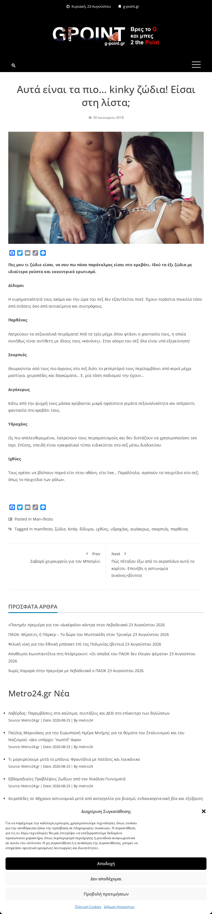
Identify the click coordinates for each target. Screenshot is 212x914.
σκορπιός (160, 529)
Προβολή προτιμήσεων (106, 894)
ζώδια (60, 529)
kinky (72, 529)
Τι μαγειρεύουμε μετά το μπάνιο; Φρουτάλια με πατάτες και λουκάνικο (74, 759)
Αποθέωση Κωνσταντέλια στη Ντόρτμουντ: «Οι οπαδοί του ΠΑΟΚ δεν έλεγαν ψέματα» (88, 653)
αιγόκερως (139, 529)
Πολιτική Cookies (88, 906)
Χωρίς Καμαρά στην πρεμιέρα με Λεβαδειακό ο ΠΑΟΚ (57, 670)
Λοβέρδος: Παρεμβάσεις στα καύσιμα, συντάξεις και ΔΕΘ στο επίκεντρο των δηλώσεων (89, 713)
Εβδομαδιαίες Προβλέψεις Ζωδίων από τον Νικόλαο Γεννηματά (67, 778)
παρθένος (179, 529)
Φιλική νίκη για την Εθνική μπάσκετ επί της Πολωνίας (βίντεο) (66, 644)
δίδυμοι (87, 529)
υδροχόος (119, 529)
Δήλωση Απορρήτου (119, 906)
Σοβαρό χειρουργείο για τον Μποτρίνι (65, 557)
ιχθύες (102, 529)
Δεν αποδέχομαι (106, 878)
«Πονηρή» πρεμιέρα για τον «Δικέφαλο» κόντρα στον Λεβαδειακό (68, 624)
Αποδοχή (106, 863)
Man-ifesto (43, 519)
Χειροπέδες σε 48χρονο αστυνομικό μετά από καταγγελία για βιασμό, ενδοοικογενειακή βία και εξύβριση (105, 798)
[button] (203, 811)
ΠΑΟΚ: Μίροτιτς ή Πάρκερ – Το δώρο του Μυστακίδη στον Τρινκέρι (70, 634)
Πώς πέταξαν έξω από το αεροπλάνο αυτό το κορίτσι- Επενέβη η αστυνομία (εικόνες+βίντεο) (153, 564)
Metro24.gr (30, 720)
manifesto (43, 529)
